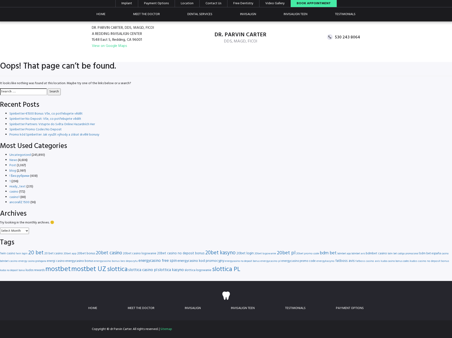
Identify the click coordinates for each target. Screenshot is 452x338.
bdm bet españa (430, 253)
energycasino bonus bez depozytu (116, 261)
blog (12, 170)
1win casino (7, 253)
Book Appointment (314, 3)
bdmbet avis (358, 253)
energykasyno (325, 261)
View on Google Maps (109, 46)
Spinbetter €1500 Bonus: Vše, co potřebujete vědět (46, 113)
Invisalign (248, 14)
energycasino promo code (298, 261)
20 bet (36, 253)
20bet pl (286, 253)
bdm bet (328, 253)
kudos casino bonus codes (395, 261)
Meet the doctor (146, 14)
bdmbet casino (376, 253)
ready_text (17, 186)
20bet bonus (86, 253)
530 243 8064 (347, 37)
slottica (117, 269)
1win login (22, 253)
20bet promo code (307, 253)
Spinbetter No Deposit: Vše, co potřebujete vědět (45, 119)
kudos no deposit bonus (12, 270)
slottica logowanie (198, 270)
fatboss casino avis (367, 261)
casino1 (14, 197)
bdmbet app (344, 253)
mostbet (58, 269)
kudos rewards (35, 270)
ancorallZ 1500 (19, 202)
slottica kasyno (171, 270)
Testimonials (345, 14)
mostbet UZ (88, 269)
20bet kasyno (220, 253)
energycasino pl (270, 261)
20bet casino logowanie (139, 253)
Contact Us (213, 3)
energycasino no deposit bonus (242, 261)
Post (12, 165)
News (13, 160)
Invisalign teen (295, 14)
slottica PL (226, 269)
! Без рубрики (19, 176)
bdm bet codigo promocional (403, 254)
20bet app (70, 253)
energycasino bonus (79, 261)
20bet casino (109, 253)
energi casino (56, 261)
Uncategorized (20, 155)
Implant (126, 3)
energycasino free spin (157, 261)
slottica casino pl (142, 270)
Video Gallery (275, 3)
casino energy (18, 261)
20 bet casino (53, 253)
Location (187, 3)
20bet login (245, 253)
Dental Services (199, 14)
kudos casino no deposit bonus (429, 261)
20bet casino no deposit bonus (181, 253)
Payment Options (156, 3)
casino (13, 191)
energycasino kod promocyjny (201, 261)
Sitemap (166, 329)
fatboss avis (345, 261)
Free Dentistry (243, 3)
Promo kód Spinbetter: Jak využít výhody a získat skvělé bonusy (54, 134)
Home (101, 14)
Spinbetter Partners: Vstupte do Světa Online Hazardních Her (52, 124)
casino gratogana (37, 261)
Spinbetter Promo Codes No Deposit (35, 129)
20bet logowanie (265, 253)
